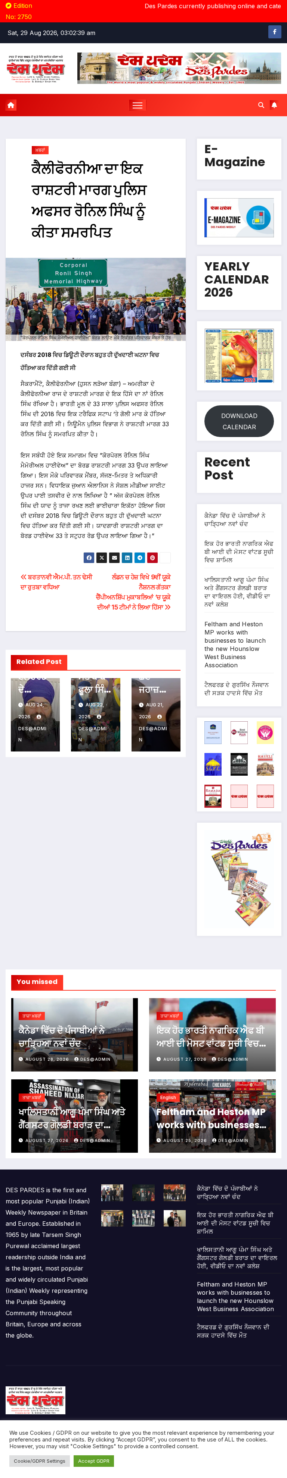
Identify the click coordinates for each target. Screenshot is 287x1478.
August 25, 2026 (186, 1140)
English (168, 1097)
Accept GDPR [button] (93, 1461)
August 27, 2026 (185, 1059)
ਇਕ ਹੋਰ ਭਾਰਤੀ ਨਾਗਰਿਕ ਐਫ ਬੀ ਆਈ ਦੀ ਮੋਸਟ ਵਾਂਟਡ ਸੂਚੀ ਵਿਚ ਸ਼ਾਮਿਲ (239, 552)
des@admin (32, 734)
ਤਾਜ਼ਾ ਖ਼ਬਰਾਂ (31, 1016)
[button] (261, 105)
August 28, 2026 (48, 1059)
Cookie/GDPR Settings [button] (39, 1461)
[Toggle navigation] (138, 105)
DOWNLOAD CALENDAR (239, 421)
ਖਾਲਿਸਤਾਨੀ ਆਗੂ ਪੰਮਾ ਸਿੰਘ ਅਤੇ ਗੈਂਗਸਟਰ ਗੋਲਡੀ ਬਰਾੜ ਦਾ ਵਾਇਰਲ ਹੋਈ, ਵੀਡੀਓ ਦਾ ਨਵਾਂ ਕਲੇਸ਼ (237, 1258)
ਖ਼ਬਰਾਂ (40, 150)
